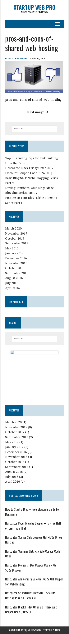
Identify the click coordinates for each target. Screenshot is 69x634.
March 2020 (13, 228)
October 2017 (14, 238)
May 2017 (12, 248)
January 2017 (14, 253)
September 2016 (16, 273)
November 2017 (16, 233)
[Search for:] (34, 128)
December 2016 (16, 258)
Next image (35, 112)
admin (24, 58)
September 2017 (16, 243)
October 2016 (14, 268)
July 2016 (11, 283)
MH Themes (54, 630)
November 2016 (16, 263)
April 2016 (12, 288)
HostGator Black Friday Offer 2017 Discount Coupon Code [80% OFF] (31, 609)
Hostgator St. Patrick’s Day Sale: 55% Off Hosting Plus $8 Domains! (30, 595)
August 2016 (14, 278)
